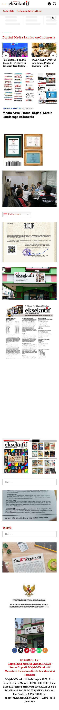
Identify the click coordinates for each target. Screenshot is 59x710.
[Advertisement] (29, 394)
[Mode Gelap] (49, 4)
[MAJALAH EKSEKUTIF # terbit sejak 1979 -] (29, 632)
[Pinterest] (27, 651)
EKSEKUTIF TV (29, 659)
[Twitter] (20, 651)
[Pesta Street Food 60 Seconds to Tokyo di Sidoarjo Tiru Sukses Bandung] (15, 50)
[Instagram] (33, 651)
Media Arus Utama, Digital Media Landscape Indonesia (27, 115)
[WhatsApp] (39, 651)
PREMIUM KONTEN (11, 108)
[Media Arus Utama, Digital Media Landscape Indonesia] (29, 88)
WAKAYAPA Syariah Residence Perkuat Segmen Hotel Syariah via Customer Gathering (43, 63)
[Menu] (4, 4)
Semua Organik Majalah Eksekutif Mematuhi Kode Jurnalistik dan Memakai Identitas (30, 671)
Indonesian (14, 214)
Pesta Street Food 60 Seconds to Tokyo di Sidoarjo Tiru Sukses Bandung (14, 63)
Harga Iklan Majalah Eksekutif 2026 (29, 663)
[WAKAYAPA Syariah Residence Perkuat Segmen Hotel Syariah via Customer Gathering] (44, 50)
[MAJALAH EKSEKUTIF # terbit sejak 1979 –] (19, 4)
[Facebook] (14, 651)
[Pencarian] (55, 4)
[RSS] (45, 651)
